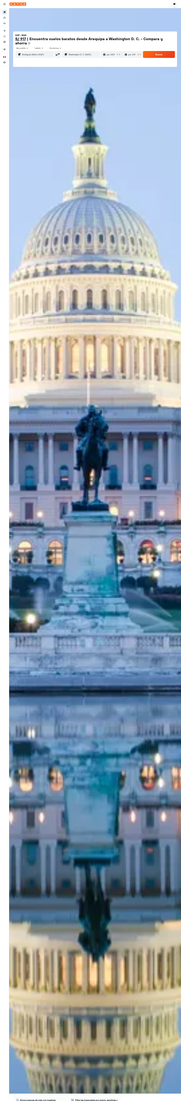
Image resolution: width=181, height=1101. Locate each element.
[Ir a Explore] (4, 30)
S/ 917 (20, 38)
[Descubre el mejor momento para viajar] (4, 42)
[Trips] (4, 49)
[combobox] (22, 48)
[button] (4, 4)
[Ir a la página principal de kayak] (18, 4)
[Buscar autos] (4, 23)
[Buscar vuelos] (4, 12)
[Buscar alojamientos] (4, 17)
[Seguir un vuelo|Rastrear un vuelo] (4, 36)
